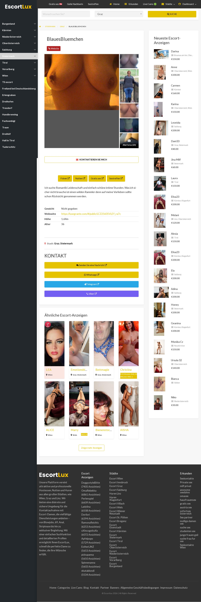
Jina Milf (176, 159)
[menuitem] (114, 4)
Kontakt (94, 587)
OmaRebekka (88, 490)
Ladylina (85, 506)
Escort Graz (116, 486)
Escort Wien (116, 478)
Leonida (175, 122)
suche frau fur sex (187, 539)
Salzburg (177, 126)
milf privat (185, 486)
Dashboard (188, 4)
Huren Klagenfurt (115, 498)
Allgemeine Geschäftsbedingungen (140, 587)
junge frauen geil (189, 535)
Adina (174, 288)
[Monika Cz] (159, 346)
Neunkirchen (179, 346)
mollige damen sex (188, 522)
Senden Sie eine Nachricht (92, 265)
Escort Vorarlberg (115, 558)
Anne (174, 67)
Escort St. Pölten (118, 517)
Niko (173, 397)
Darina (175, 51)
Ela (173, 270)
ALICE (50, 430)
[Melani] (160, 220)
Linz (175, 219)
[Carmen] (158, 90)
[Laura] (160, 183)
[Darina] (161, 53)
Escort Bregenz (117, 521)
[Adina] (161, 292)
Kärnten (177, 89)
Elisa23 (175, 196)
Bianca (175, 378)
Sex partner (186, 517)
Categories (64, 587)
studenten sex (187, 531)
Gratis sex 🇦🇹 (55, 4)
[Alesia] (160, 238)
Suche (173, 14)
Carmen (175, 85)
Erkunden (133, 4)
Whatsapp (91, 274)
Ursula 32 (176, 360)
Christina (126, 369)
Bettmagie (102, 369)
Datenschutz (181, 587)
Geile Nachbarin (75, 4)
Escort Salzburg (118, 490)
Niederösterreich (181, 401)
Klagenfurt (186, 200)
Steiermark (66, 243)
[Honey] (159, 309)
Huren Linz (115, 493)
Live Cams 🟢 (150, 4)
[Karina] (158, 109)
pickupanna (87, 554)
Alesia (174, 233)
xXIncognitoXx (89, 530)
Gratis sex (96, 178)
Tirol (176, 182)
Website (54, 48)
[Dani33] (157, 146)
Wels (75, 435)
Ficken (63, 178)
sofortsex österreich (185, 512)
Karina (174, 104)
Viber (91, 293)
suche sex (185, 527)
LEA (48, 369)
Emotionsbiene (80, 369)
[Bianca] (159, 383)
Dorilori (85, 514)
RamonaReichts (90, 522)
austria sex (186, 507)
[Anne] (160, 72)
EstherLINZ (87, 546)
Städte (168, 4)
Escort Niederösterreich (118, 552)
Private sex (186, 482)
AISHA (124, 430)
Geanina (176, 323)
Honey (175, 304)
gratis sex (185, 503)
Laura (174, 178)
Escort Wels (116, 507)
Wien (50, 375)
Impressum (166, 587)
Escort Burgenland (115, 564)
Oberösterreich (180, 71)
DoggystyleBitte (90, 482)
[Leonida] (161, 127)
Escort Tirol (116, 541)
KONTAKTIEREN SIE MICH (93, 159)
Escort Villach (116, 503)
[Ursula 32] (158, 365)
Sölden (177, 382)
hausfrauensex (188, 500)
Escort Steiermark (115, 536)
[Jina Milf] (159, 164)
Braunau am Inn (180, 55)
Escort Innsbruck (118, 482)
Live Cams (76, 587)
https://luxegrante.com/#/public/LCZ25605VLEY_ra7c (91, 213)
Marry (74, 430)
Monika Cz (177, 341)
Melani (175, 215)
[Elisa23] (159, 201)
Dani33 (175, 141)
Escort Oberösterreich (118, 546)
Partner (104, 587)
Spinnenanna (88, 562)
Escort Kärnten (117, 531)
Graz (56, 243)
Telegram (91, 284)
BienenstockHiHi (106, 430)
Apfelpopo (87, 538)
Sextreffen (93, 4)
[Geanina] (159, 328)
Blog (86, 587)
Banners (114, 587)
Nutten (79, 178)
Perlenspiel (87, 498)
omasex (184, 496)
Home (116, 4)
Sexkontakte (187, 478)
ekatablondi (87, 570)
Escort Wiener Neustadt (117, 512)
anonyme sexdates (185, 491)
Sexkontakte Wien (187, 546)
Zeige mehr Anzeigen (91, 447)
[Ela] (160, 275)
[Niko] (158, 402)
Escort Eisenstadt (115, 526)
